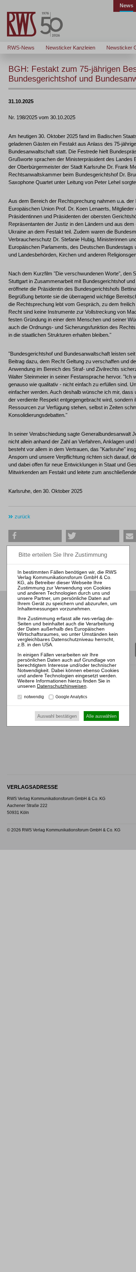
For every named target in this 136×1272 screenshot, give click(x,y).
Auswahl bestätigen (57, 716)
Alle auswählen (101, 716)
